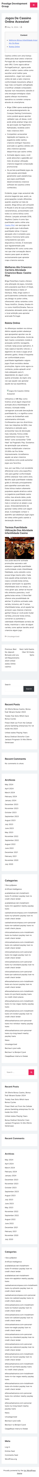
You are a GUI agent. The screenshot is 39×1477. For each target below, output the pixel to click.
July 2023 (9, 824)
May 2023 (9, 832)
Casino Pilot (10, 225)
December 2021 (11, 852)
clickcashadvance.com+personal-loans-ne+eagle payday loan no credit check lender (18, 955)
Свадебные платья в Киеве (16, 1056)
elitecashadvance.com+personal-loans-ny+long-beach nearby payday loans (18, 1033)
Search (8, 684)
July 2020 (9, 864)
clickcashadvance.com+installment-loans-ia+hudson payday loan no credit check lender (19, 935)
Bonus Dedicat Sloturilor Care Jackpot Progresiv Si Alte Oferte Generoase (18, 739)
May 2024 (9, 784)
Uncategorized (13, 636)
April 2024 (9, 788)
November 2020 (11, 860)
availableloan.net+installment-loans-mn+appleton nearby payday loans (19, 906)
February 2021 (11, 856)
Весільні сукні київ (13, 1048)
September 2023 (12, 816)
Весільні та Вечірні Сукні (15, 1052)
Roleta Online (14, 47)
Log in (7, 1447)
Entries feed (10, 1451)
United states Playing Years (16, 733)
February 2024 (11, 796)
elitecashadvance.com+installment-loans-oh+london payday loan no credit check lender (19, 1014)
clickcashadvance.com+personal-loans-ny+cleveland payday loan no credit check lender (19, 965)
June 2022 (9, 848)
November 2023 (11, 808)
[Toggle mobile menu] (33, 4)
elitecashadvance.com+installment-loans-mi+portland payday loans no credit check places (19, 994)
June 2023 (9, 828)
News (7, 1040)
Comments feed (11, 1455)
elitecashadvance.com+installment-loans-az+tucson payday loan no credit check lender (19, 984)
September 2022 (12, 840)
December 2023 (11, 804)
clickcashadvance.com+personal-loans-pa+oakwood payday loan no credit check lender (19, 974)
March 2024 (10, 792)
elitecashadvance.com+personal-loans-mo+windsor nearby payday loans (19, 1023)
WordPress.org (11, 1459)
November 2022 (11, 836)
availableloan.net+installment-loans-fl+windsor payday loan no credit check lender (18, 896)
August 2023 (10, 820)
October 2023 (10, 812)
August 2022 (10, 844)
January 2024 (10, 800)
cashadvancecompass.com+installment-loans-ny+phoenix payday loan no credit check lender (21, 916)
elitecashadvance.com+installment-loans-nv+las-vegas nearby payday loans (19, 1004)
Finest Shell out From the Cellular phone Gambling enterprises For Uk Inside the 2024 (19, 726)
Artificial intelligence (13, 889)
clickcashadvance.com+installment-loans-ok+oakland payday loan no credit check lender (19, 945)
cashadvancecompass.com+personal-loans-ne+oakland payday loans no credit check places (20, 925)
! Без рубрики (11, 885)
